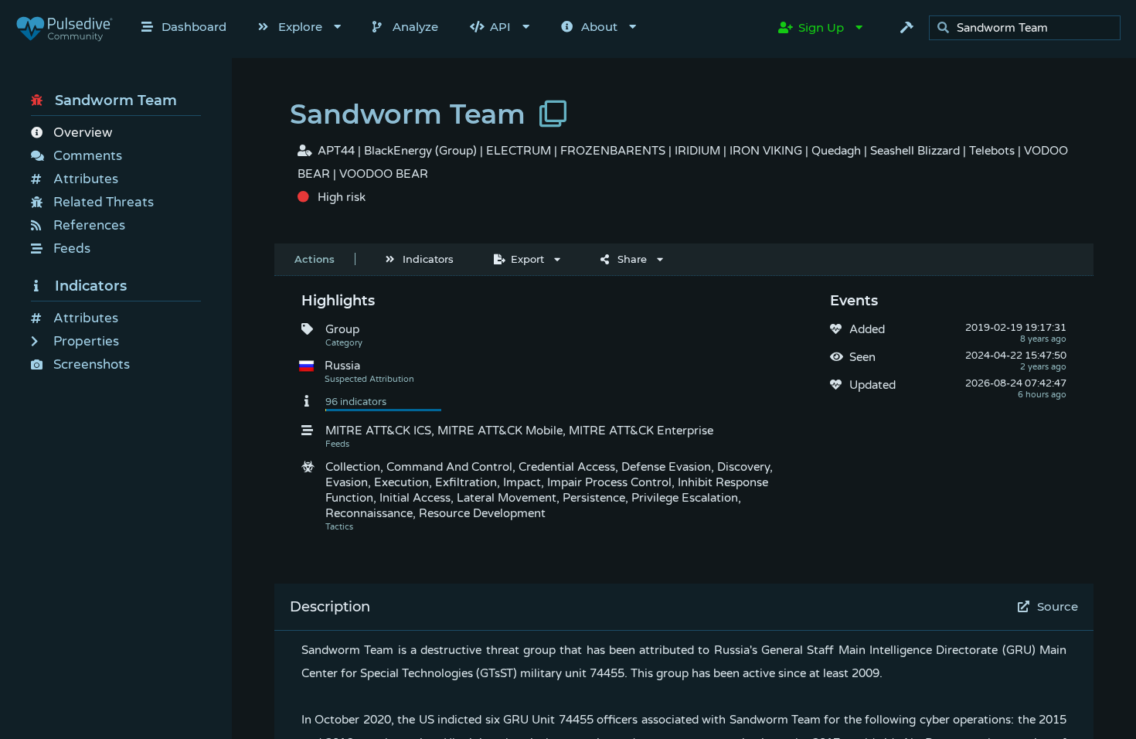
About (599, 26)
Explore (300, 26)
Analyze (415, 26)
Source (1057, 606)
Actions (314, 259)
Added (867, 329)
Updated (872, 385)
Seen (862, 357)
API (500, 26)
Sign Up (821, 27)
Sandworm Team (116, 100)
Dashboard (194, 26)
